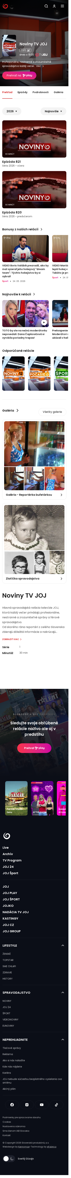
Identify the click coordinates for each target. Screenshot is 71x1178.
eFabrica (51, 1146)
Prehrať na (14, 75)
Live (6, 847)
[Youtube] (42, 1104)
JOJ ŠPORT (11, 899)
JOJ (6, 886)
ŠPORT (6, 1013)
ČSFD (23, 50)
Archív (8, 854)
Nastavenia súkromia (14, 1126)
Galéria (58, 92)
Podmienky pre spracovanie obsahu (22, 1117)
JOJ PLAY (10, 893)
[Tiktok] (56, 1104)
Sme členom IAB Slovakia (16, 1130)
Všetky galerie (52, 412)
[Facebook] (12, 1104)
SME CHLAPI (9, 966)
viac (38, 66)
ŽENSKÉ (7, 954)
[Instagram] (27, 1104)
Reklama (8, 1054)
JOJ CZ (8, 925)
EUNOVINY (8, 1025)
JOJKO (8, 906)
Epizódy (22, 92)
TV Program (12, 860)
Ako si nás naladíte (14, 1060)
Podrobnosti (41, 92)
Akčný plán (9, 1089)
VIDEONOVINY (10, 1019)
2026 (10, 111)
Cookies (7, 1121)
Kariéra (7, 1073)
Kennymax (23, 1146)
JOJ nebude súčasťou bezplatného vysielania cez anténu (32, 1080)
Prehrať (29, 748)
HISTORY (8, 978)
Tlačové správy (12, 1048)
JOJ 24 (8, 867)
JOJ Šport (10, 873)
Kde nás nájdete (12, 1066)
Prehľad (7, 92)
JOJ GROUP (12, 931)
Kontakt (7, 1135)
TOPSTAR (8, 960)
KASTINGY (10, 918)
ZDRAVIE (7, 972)
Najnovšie (52, 111)
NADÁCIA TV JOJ (16, 912)
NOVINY (7, 1001)
